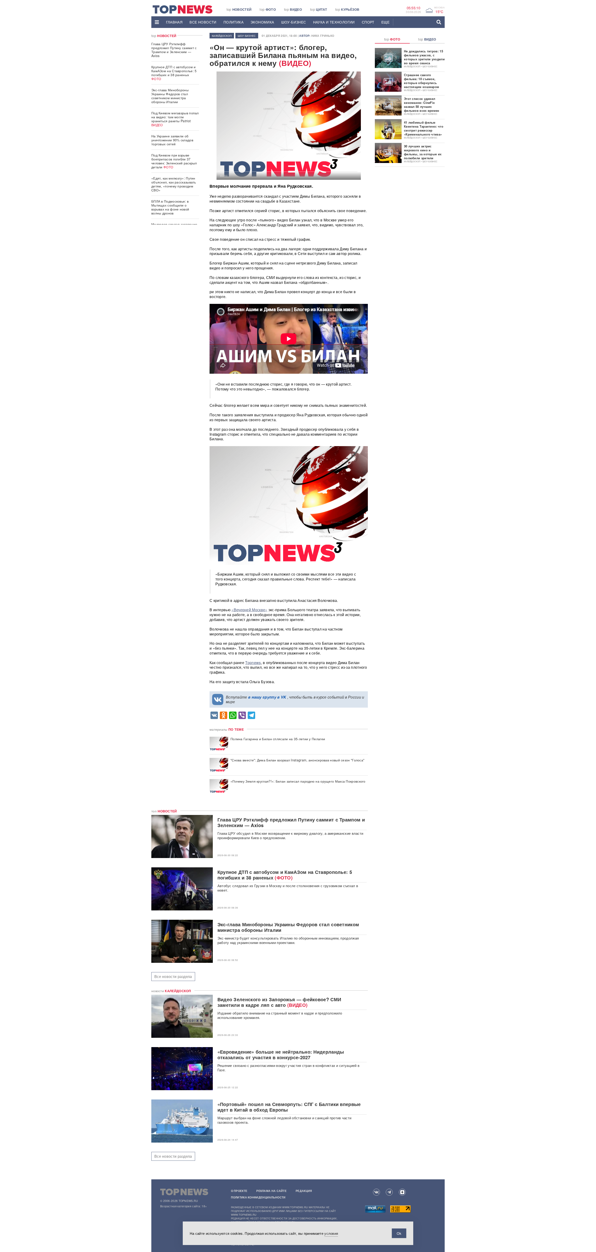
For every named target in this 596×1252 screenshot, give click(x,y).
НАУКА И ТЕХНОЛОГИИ (334, 22)
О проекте (239, 1191)
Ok (399, 1233)
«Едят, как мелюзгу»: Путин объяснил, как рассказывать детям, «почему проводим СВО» (173, 184)
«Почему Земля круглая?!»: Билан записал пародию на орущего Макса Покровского (298, 781)
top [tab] (392, 39)
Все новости (203, 22)
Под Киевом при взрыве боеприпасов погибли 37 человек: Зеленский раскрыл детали (174, 161)
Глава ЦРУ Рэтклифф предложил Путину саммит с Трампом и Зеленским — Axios (174, 49)
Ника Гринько (322, 36)
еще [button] (385, 22)
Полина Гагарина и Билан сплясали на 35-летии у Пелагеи (277, 739)
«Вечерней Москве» (249, 609)
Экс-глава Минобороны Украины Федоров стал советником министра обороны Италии (170, 96)
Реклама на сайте (271, 1191)
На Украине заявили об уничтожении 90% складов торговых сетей (172, 140)
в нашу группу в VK (267, 697)
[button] (157, 22)
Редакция (304, 1191)
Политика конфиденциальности (258, 1197)
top (239, 9)
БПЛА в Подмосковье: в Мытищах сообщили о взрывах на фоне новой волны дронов (170, 207)
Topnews (253, 662)
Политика (234, 22)
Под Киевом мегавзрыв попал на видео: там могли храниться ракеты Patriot (175, 119)
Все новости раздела (173, 976)
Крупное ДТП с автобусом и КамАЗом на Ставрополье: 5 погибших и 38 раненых (174, 72)
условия (331, 1233)
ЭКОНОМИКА (262, 22)
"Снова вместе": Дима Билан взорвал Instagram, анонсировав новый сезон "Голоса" (297, 760)
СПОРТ (368, 22)
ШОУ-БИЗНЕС (293, 22)
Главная (174, 22)
